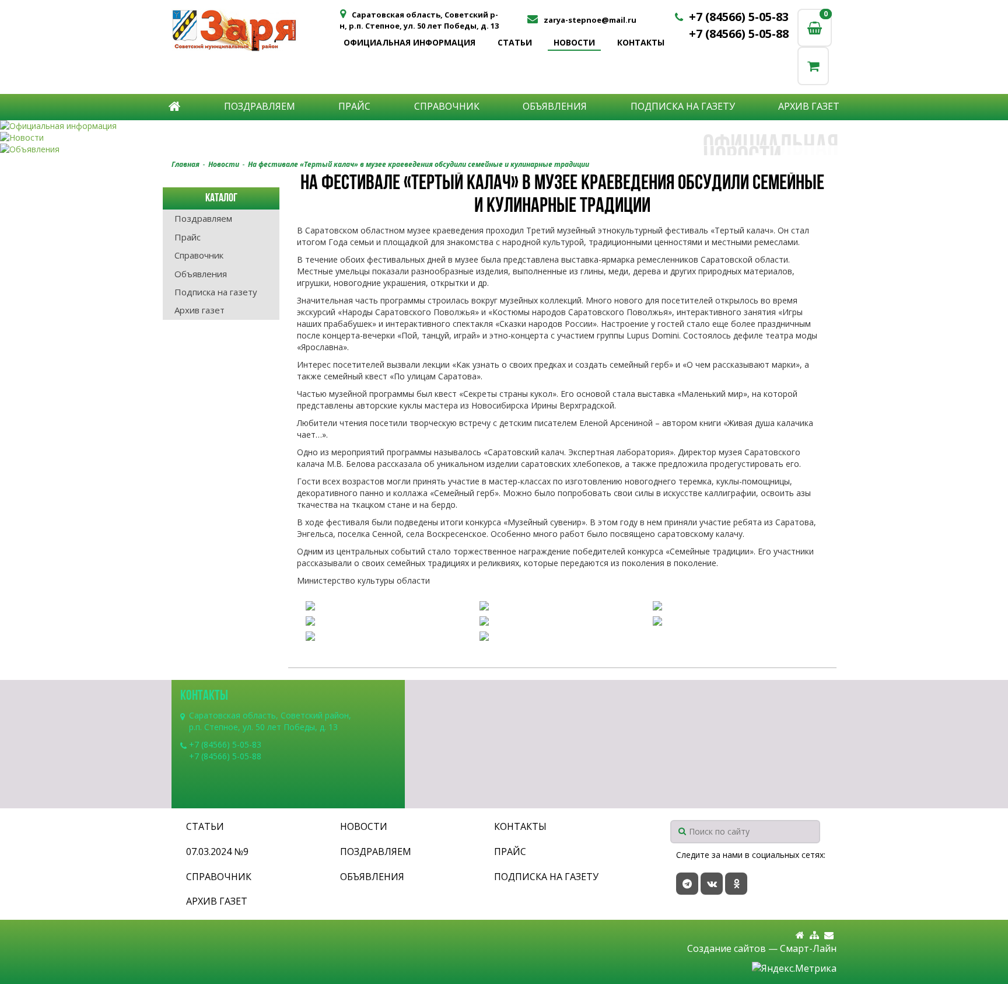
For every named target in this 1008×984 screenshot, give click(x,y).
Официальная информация (409, 42)
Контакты (640, 42)
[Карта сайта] (814, 935)
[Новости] (504, 138)
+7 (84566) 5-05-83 (739, 17)
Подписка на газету (683, 106)
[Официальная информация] (504, 126)
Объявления (555, 106)
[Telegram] (687, 884)
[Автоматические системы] (255, 30)
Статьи (515, 42)
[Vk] (712, 884)
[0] (813, 66)
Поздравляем (259, 106)
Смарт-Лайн (808, 948)
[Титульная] (800, 935)
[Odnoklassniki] (736, 884)
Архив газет (808, 106)
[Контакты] (829, 935)
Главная (186, 164)
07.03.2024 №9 (217, 851)
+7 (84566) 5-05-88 (739, 33)
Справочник (447, 106)
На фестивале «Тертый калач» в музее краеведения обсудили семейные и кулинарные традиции (418, 164)
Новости (574, 42)
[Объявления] (504, 149)
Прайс (354, 106)
